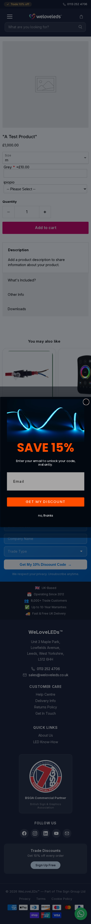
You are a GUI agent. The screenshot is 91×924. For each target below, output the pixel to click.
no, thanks (45, 515)
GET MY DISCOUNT (45, 502)
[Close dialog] (86, 402)
